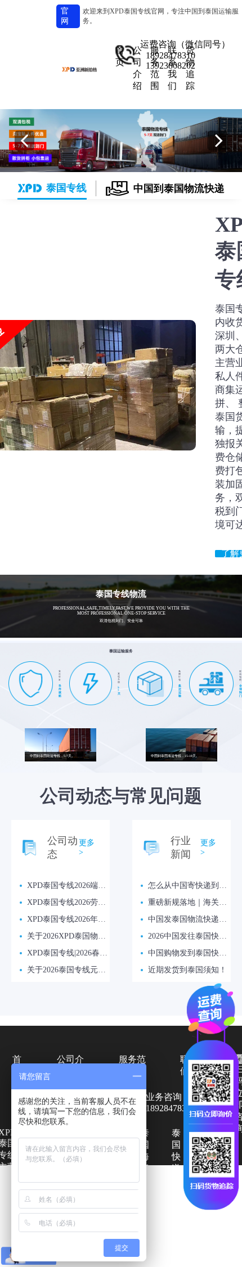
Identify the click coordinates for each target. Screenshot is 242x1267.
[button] (24, 140)
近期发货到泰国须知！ (187, 970)
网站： (190, 1227)
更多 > (87, 847)
